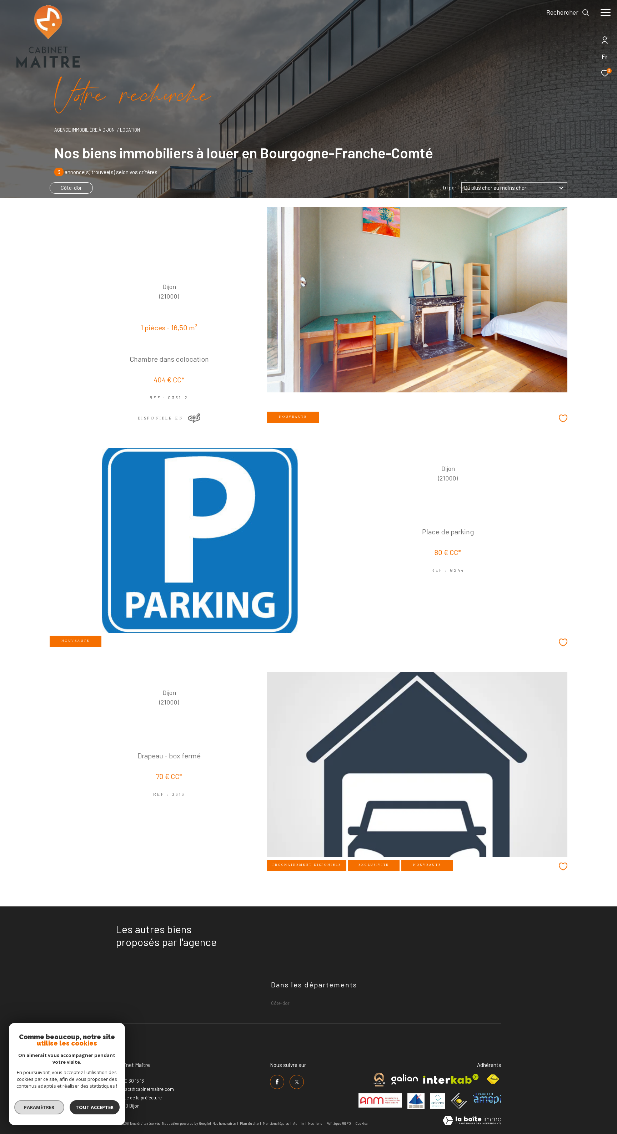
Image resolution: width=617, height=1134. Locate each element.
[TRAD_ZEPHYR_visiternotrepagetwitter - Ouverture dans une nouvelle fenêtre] (297, 1082)
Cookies (361, 1123)
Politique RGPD (338, 1123)
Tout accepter (95, 1107)
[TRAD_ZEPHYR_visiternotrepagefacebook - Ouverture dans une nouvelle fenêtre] (277, 1082)
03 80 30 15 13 (130, 1081)
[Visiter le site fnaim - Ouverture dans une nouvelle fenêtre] (492, 1079)
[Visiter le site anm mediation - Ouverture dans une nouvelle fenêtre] (380, 1100)
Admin (299, 1123)
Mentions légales (276, 1123)
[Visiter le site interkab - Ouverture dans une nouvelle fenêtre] (451, 1079)
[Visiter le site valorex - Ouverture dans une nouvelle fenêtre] (437, 1101)
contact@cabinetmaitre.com (145, 1089)
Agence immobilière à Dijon (84, 129)
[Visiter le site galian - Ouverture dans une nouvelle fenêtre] (404, 1079)
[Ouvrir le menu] (605, 12)
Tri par (449, 187)
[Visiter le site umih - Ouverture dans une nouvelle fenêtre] (416, 1101)
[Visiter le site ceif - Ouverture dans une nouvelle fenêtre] (459, 1101)
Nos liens (315, 1123)
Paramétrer (39, 1107)
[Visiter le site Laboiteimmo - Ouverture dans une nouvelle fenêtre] (472, 1121)
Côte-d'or (71, 187)
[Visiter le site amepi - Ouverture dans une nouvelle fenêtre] (487, 1098)
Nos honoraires (224, 1123)
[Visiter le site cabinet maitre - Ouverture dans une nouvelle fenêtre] (379, 1080)
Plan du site (249, 1123)
